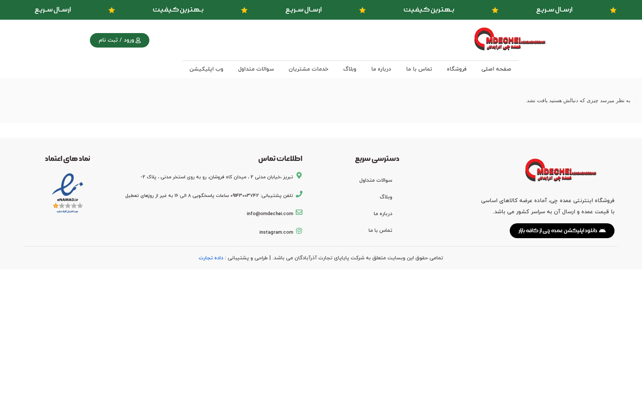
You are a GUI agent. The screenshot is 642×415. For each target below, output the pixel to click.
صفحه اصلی (496, 69)
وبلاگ (349, 69)
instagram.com (276, 232)
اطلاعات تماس (280, 158)
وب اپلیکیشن (206, 69)
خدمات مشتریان (308, 69)
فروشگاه (457, 69)
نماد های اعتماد (67, 158)
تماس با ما (419, 69)
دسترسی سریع (377, 158)
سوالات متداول (256, 69)
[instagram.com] (299, 230)
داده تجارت (211, 258)
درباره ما (381, 69)
